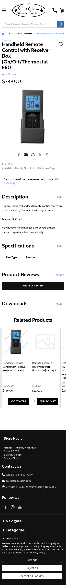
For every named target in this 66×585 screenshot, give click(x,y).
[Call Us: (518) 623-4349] (54, 10)
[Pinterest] (47, 155)
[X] (40, 155)
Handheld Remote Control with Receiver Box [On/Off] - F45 (14, 367)
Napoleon (6, 40)
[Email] (26, 155)
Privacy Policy (37, 552)
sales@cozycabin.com (18, 480)
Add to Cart (18, 401)
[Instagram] (12, 507)
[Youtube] (19, 507)
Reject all (32, 568)
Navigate (14, 521)
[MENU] (4, 10)
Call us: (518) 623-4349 (19, 474)
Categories (15, 530)
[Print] (33, 155)
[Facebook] (19, 155)
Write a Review (9, 74)
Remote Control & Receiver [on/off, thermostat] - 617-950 (45, 367)
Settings (32, 560)
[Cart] (62, 10)
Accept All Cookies (32, 576)
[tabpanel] (15, 368)
